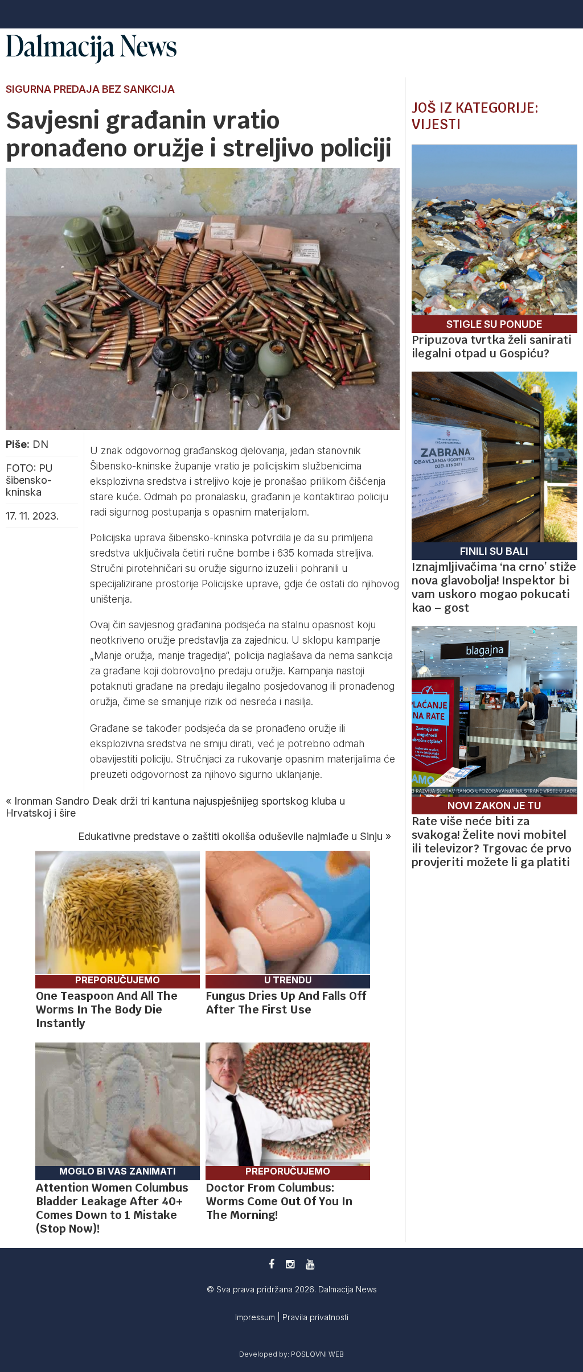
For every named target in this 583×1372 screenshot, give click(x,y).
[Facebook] (271, 1264)
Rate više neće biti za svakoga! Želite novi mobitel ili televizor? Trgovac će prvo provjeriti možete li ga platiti (492, 842)
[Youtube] (310, 1264)
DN (40, 444)
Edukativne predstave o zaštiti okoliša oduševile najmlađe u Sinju (230, 836)
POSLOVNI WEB (317, 1354)
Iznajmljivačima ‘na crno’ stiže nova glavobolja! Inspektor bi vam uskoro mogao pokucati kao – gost (494, 587)
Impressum (256, 1317)
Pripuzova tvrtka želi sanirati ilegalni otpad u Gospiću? (492, 346)
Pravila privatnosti (315, 1317)
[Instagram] (290, 1264)
